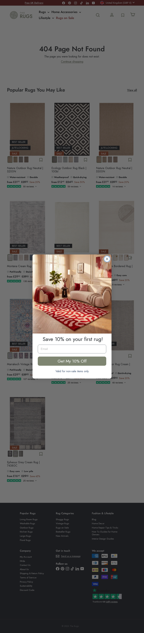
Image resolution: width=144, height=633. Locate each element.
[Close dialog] (107, 259)
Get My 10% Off (72, 361)
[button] (72, 294)
